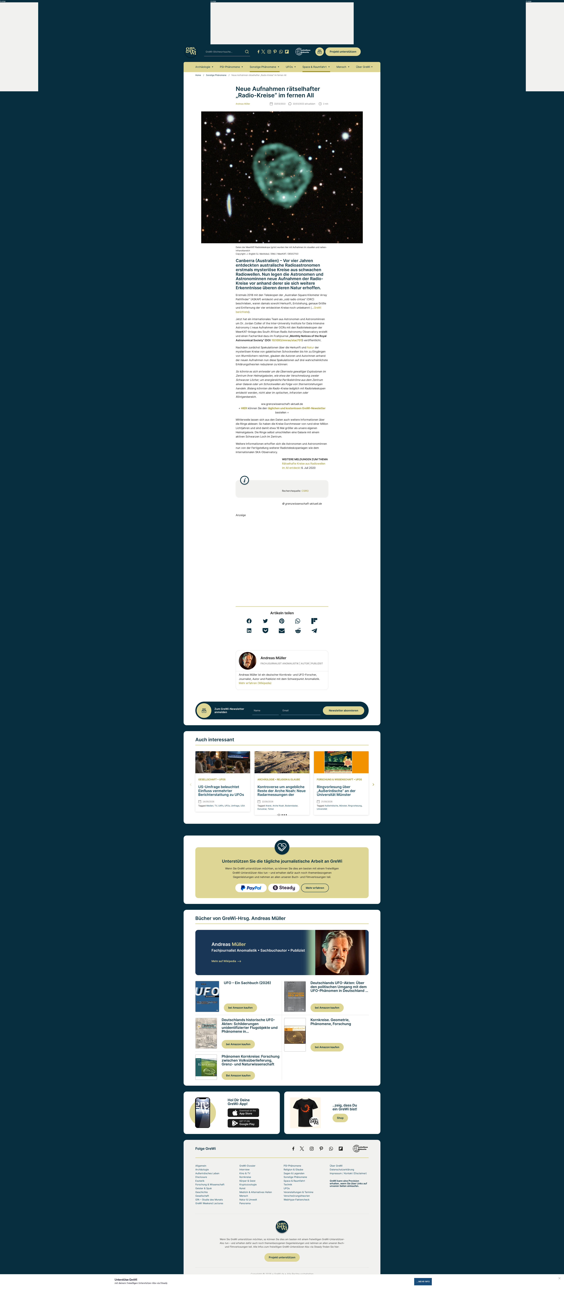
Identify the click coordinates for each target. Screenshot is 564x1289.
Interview (244, 1169)
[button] (249, 621)
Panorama (245, 1203)
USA (243, 805)
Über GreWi (363, 66)
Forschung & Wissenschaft (335, 779)
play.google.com (243, 1123)
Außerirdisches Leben (207, 1173)
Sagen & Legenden (294, 1173)
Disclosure (201, 1177)
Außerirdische (331, 805)
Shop (340, 1117)
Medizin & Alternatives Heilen (255, 1192)
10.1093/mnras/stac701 (287, 340)
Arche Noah (278, 805)
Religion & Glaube (288, 779)
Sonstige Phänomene (263, 66)
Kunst (242, 1188)
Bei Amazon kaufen (238, 1075)
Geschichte (201, 1192)
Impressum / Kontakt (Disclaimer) (348, 1173)
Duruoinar (262, 809)
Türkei (271, 809)
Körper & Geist (247, 1180)
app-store (243, 1112)
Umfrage (235, 805)
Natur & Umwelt (248, 1199)
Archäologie (202, 66)
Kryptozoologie (248, 1184)
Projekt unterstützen (343, 51)
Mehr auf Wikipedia (224, 961)
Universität (322, 809)
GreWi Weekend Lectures (209, 1203)
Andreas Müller (243, 103)
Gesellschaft (207, 779)
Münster (343, 805)
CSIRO (305, 490)
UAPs (220, 805)
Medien (209, 805)
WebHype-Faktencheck (296, 1199)
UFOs (289, 66)
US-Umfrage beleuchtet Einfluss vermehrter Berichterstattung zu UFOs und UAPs (221, 793)
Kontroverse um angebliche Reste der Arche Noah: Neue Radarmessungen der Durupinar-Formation (281, 793)
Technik (288, 1184)
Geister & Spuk (203, 1188)
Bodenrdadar (291, 805)
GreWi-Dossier (247, 1165)
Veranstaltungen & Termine (298, 1192)
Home (198, 75)
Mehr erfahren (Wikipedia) (255, 683)
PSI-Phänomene (230, 66)
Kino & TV (244, 1173)
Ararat (268, 805)
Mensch (341, 66)
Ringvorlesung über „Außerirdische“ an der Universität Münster (336, 791)
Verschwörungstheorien (297, 1195)
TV (216, 805)
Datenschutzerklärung (342, 1169)
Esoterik (199, 1180)
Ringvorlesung (355, 805)
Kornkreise (245, 1177)
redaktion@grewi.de (319, 51)
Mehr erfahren (315, 887)
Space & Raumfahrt (314, 66)
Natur (310, 347)
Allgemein (200, 1165)
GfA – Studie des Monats (209, 1199)
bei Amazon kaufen (240, 1007)
